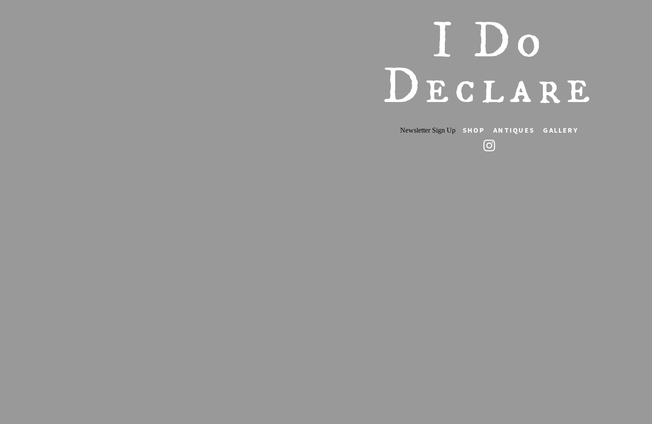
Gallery (560, 130)
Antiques (513, 130)
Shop (474, 130)
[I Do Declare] (489, 145)
